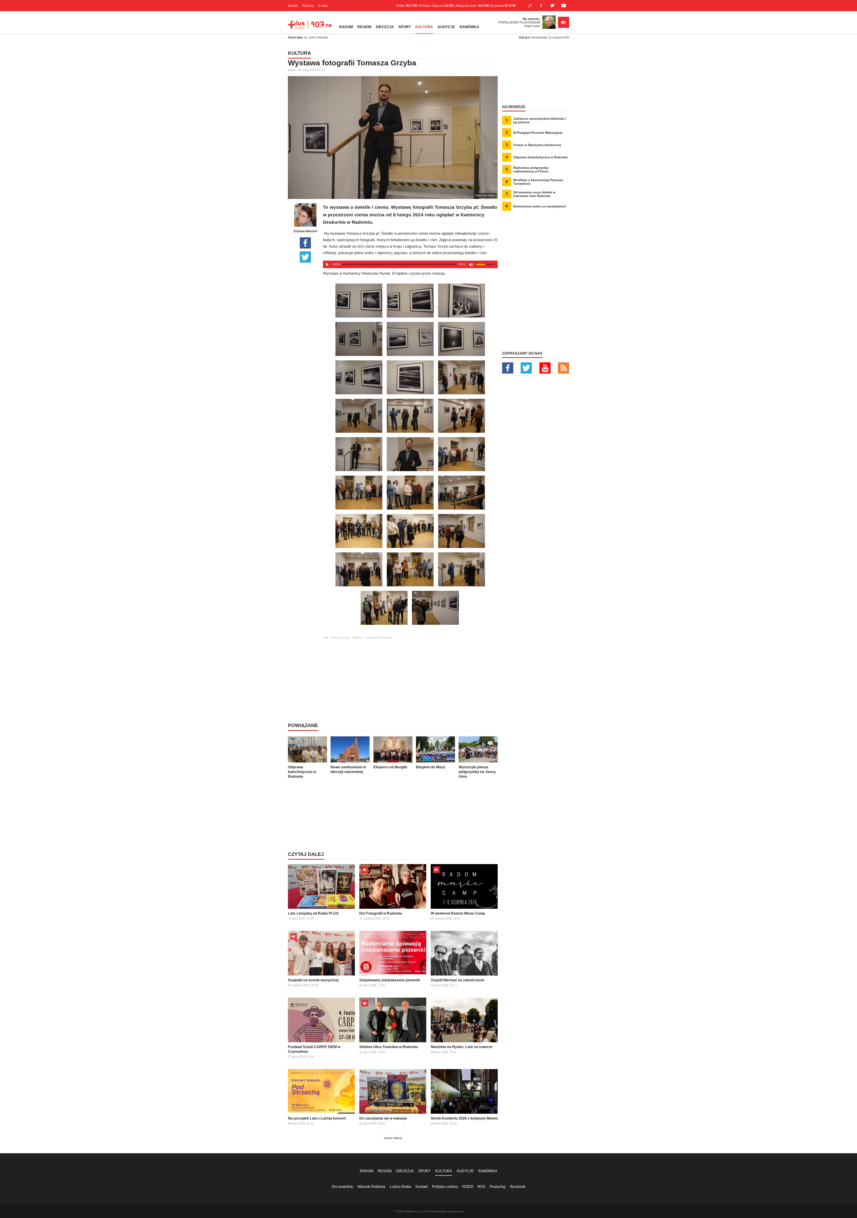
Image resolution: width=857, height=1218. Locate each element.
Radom (357, 637)
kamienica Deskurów (378, 637)
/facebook (517, 1187)
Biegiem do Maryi (430, 767)
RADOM (346, 27)
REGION (364, 27)
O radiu (323, 5)
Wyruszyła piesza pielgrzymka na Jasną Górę (477, 771)
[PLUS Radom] (310, 26)
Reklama (308, 5)
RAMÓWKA (469, 27)
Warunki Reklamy (371, 1187)
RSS (481, 1187)
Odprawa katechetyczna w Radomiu (302, 771)
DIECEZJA (385, 27)
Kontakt (293, 5)
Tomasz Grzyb (340, 637)
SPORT (404, 27)
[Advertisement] (410, 670)
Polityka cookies (445, 1187)
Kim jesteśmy (342, 1187)
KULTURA (424, 27)
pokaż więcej (393, 1138)
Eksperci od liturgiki (390, 767)
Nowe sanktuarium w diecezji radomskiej (348, 769)
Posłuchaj (497, 1187)
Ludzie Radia (400, 1187)
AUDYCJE (446, 27)
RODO (467, 1187)
